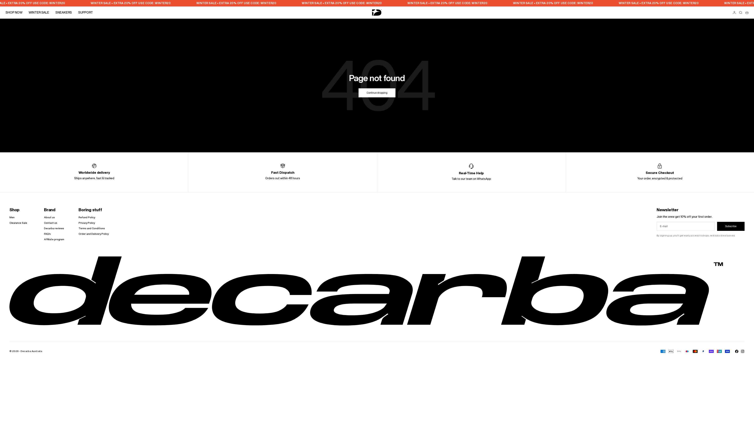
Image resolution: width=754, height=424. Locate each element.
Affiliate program (54, 239)
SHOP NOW (13, 12)
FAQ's (47, 234)
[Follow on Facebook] (737, 351)
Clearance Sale (18, 223)
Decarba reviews (54, 228)
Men (12, 217)
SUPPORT (85, 12)
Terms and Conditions (92, 228)
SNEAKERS (63, 12)
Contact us (50, 223)
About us (49, 217)
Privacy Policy (87, 223)
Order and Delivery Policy (94, 234)
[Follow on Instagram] (743, 351)
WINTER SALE (39, 12)
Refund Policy (87, 217)
